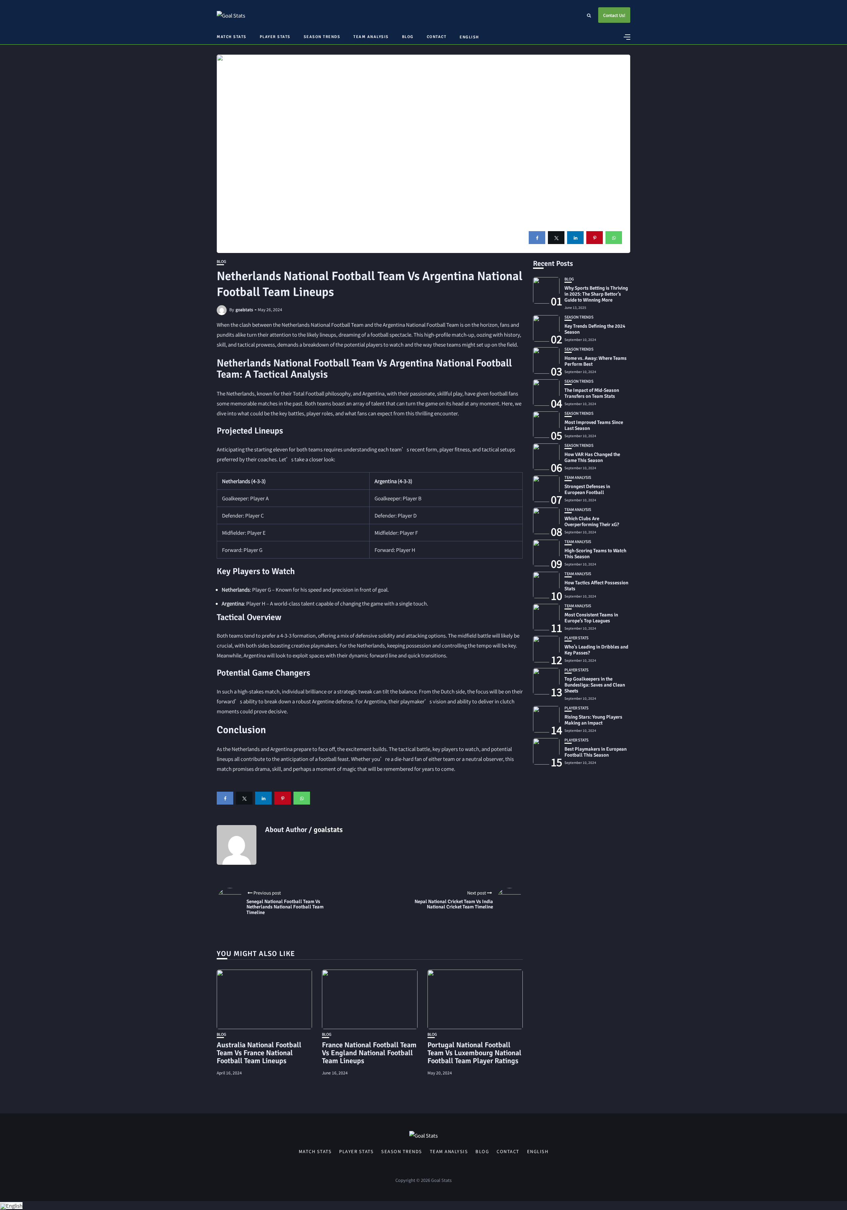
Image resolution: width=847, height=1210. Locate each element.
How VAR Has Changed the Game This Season (592, 457)
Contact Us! (614, 15)
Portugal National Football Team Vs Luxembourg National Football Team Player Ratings (474, 1052)
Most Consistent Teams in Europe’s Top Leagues (591, 618)
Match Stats (231, 36)
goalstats (244, 309)
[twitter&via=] (556, 237)
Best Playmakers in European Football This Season (595, 752)
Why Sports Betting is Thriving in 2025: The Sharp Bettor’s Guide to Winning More (596, 294)
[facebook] (537, 237)
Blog (408, 36)
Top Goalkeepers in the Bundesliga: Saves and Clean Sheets (594, 685)
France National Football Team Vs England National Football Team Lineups (369, 1052)
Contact (437, 36)
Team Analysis (371, 36)
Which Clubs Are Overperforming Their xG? (591, 521)
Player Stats (275, 36)
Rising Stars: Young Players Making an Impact (593, 720)
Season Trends (322, 36)
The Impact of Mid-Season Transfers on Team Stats (591, 393)
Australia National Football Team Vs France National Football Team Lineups (259, 1052)
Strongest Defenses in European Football (587, 489)
